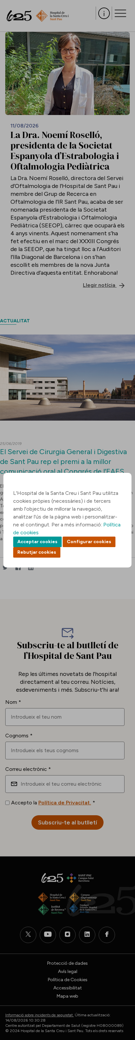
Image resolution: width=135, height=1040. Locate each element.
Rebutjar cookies (36, 552)
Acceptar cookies (37, 541)
